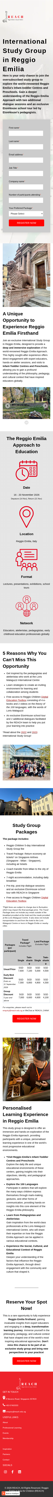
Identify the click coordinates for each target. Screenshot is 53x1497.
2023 (34, 732)
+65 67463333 (11, 1405)
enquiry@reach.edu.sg (16, 1412)
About (5, 1422)
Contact (6, 1460)
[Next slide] (45, 405)
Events (6, 1433)
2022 (23, 732)
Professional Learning (12, 1428)
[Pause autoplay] (27, 423)
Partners (6, 1454)
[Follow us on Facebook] (12, 1472)
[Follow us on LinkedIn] (19, 1472)
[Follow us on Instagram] (5, 1472)
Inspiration (7, 1449)
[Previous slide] (7, 405)
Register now (26, 1018)
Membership (8, 1438)
